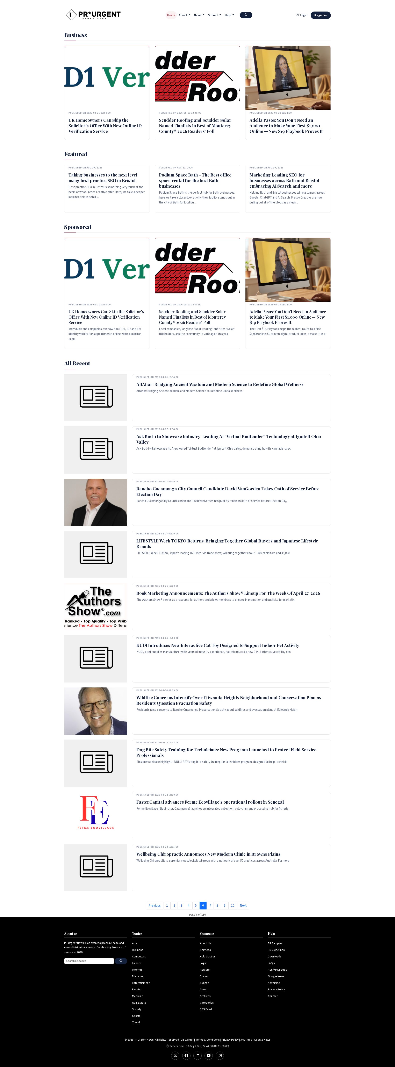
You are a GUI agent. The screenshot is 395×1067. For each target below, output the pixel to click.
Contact (273, 996)
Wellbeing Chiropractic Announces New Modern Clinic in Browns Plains (208, 854)
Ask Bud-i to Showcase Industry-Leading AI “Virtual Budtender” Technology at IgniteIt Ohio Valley (228, 439)
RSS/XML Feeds (277, 970)
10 (232, 905)
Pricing (204, 976)
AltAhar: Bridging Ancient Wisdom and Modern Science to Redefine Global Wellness (219, 384)
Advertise (274, 983)
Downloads (274, 957)
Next (243, 905)
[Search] (121, 961)
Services (205, 950)
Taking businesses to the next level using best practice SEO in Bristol (103, 177)
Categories (207, 1003)
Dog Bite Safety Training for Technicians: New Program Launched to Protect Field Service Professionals (226, 752)
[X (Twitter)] (175, 1056)
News (203, 990)
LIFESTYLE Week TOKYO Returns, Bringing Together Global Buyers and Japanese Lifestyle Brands (227, 543)
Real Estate (139, 1003)
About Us (205, 943)
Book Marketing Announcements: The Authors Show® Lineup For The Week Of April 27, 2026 (228, 593)
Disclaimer (187, 1040)
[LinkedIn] (197, 1056)
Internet (137, 970)
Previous (155, 905)
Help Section (208, 957)
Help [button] (228, 15)
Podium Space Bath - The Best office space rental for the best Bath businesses (195, 180)
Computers (139, 957)
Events (136, 990)
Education (138, 976)
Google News (276, 976)
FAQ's (271, 963)
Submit (204, 983)
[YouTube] (208, 1056)
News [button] (198, 15)
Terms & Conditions (207, 1040)
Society (137, 1009)
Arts (134, 943)
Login (203, 963)
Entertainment (141, 983)
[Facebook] (186, 1056)
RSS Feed (206, 1009)
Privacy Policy (276, 990)
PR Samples (275, 943)
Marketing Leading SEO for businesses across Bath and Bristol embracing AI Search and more (284, 180)
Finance (137, 963)
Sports (136, 1016)
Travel (136, 1022)
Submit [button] (213, 15)
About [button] (183, 15)
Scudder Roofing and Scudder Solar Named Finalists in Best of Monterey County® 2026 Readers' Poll (195, 125)
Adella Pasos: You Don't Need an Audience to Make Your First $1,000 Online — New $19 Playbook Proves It (286, 125)
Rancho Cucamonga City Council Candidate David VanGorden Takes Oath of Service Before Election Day (227, 491)
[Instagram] (220, 1056)
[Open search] (246, 15)
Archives (205, 996)
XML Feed (246, 1040)
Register (320, 15)
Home (171, 15)
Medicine (137, 996)
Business (137, 950)
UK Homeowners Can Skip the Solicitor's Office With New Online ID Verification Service (105, 125)
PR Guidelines (276, 950)
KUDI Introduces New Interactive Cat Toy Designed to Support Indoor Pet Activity (217, 645)
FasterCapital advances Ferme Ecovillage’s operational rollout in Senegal (210, 802)
